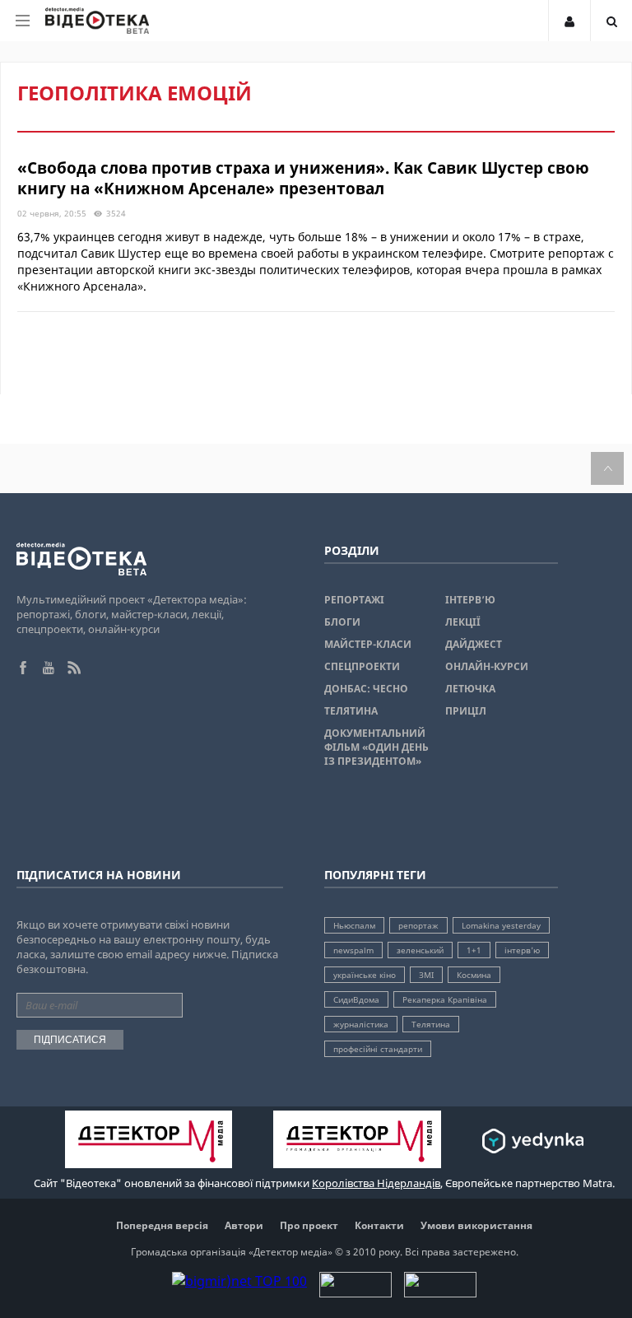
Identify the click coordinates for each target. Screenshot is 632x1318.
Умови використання (476, 1225)
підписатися (70, 1040)
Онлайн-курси (486, 666)
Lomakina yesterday (501, 925)
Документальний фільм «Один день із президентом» (376, 747)
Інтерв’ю (470, 600)
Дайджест (473, 644)
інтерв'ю (522, 950)
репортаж (418, 925)
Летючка (470, 689)
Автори (244, 1225)
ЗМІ (426, 974)
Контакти (379, 1225)
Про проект (309, 1225)
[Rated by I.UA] (355, 1292)
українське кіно (364, 974)
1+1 (474, 950)
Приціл (465, 711)
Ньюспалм (354, 925)
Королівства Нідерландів (376, 1183)
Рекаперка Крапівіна (444, 999)
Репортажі (354, 600)
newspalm (353, 950)
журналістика (360, 1024)
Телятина (351, 711)
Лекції (463, 622)
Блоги (342, 622)
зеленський (420, 950)
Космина (474, 974)
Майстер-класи (367, 644)
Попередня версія (162, 1225)
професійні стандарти (377, 1049)
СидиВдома (356, 999)
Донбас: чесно (366, 689)
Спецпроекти (362, 666)
